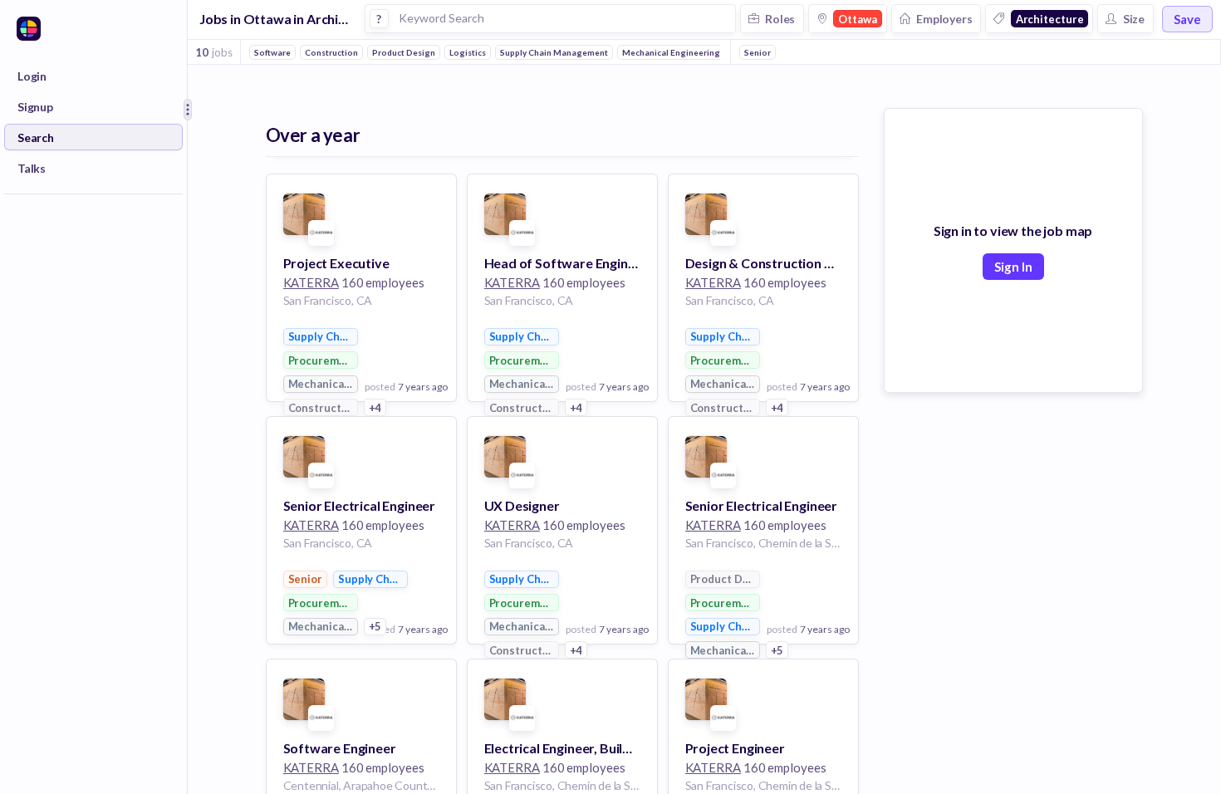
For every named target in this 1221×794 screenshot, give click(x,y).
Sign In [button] (1013, 266)
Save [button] (1187, 19)
